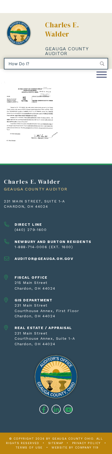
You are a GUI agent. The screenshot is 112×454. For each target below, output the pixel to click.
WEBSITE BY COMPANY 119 (75, 447)
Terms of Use (29, 447)
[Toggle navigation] (101, 75)
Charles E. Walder (62, 29)
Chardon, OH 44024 (26, 206)
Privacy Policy (86, 443)
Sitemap (55, 443)
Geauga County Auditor (66, 51)
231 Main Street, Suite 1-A (34, 201)
